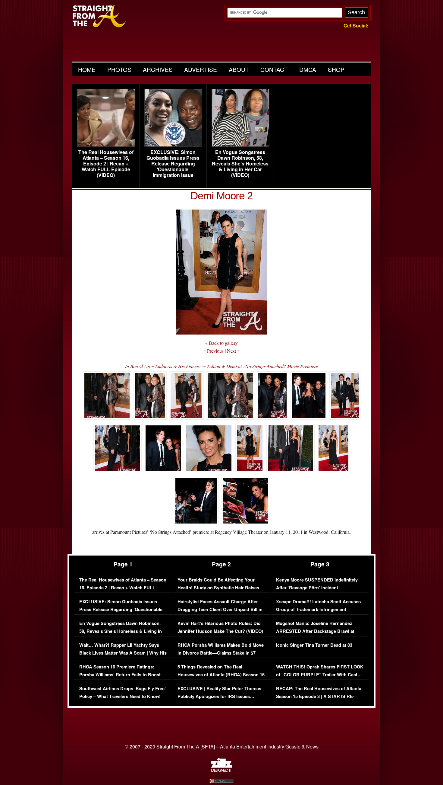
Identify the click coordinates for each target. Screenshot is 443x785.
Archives (158, 69)
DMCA (307, 69)
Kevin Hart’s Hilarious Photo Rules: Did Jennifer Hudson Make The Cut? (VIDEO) (220, 627)
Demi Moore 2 (221, 195)
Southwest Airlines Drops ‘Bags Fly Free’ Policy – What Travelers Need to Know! (122, 692)
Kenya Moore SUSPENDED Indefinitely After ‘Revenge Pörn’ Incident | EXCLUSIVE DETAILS (317, 587)
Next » (233, 351)
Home (87, 69)
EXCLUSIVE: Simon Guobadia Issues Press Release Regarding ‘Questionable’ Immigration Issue (173, 163)
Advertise (200, 69)
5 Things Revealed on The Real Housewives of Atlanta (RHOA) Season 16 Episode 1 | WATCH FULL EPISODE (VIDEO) (221, 678)
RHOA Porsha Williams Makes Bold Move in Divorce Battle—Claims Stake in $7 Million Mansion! (221, 653)
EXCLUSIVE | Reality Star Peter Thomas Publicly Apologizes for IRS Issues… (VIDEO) (219, 696)
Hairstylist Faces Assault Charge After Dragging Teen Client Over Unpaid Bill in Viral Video (220, 609)
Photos (119, 69)
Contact (274, 69)
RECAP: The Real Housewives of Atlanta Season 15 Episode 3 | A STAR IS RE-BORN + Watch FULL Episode (318, 696)
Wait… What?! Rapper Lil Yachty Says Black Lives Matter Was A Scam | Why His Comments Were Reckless (123, 653)
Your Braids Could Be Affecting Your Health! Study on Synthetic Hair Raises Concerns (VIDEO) (218, 587)
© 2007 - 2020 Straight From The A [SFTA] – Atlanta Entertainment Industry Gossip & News (222, 746)
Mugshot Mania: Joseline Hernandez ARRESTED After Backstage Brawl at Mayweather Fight (315, 631)
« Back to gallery (221, 343)
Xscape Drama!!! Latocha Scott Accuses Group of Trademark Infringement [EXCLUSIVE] (318, 609)
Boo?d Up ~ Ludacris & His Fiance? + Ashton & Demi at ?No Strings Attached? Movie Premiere (224, 366)
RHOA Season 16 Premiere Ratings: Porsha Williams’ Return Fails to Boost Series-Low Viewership (120, 674)
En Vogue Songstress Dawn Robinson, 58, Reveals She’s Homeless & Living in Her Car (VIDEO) (240, 163)
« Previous (213, 351)
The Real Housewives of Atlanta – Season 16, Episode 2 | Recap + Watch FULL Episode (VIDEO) (106, 163)
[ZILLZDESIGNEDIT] (221, 770)
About (239, 69)
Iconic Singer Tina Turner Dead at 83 (314, 645)
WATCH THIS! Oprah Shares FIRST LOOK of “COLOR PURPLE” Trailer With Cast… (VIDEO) (319, 674)
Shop (336, 69)
